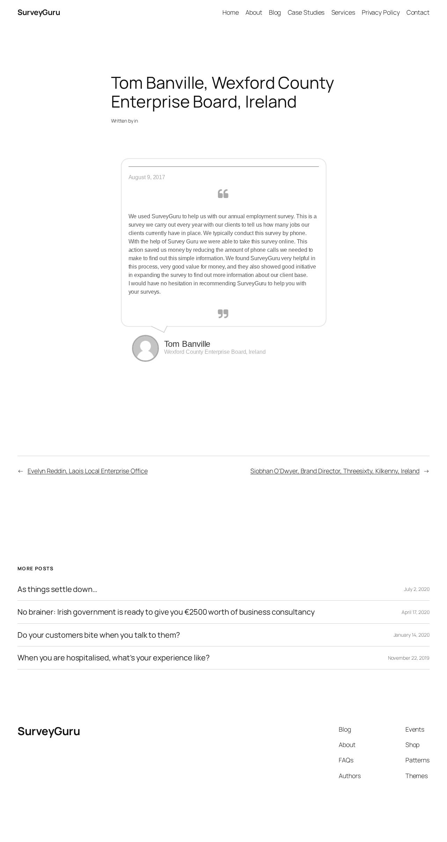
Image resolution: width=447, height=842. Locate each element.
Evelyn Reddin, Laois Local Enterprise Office (88, 471)
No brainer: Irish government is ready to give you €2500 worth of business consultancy (166, 612)
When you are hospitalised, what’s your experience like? (113, 657)
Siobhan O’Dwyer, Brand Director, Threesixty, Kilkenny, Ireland (334, 471)
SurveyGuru (38, 12)
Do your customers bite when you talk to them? (98, 635)
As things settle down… (57, 589)
